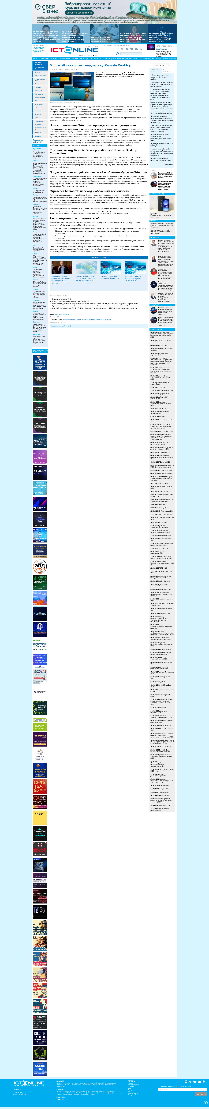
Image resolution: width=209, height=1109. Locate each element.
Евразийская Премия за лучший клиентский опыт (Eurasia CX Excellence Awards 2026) (161, 702)
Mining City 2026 (163, 789)
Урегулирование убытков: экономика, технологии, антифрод (161, 626)
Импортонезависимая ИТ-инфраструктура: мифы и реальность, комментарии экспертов (166, 311)
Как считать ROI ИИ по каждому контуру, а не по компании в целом (102, 39)
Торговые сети (40, 94)
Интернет (38, 72)
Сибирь (130, 1090)
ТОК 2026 (161, 387)
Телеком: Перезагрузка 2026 (162, 672)
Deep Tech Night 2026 (165, 431)
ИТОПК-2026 (162, 568)
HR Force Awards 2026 (165, 511)
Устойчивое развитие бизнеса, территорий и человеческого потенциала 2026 (161, 735)
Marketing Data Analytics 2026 (159, 585)
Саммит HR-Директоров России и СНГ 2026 (161, 716)
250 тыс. (39, 48)
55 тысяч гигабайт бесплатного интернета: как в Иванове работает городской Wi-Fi (39, 305)
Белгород (36, 204)
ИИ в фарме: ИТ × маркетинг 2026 (160, 354)
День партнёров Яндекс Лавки (159, 383)
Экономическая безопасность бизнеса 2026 (160, 531)
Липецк (35, 280)
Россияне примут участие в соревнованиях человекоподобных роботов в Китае (160, 138)
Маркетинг (38, 90)
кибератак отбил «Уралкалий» (38, 51)
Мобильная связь (41, 75)
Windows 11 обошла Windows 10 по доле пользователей (133, 278)
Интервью (54, 58)
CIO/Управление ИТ (40, 128)
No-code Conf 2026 (164, 535)
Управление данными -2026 (161, 599)
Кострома (36, 334)
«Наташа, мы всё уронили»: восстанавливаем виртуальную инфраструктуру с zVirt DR (161, 370)
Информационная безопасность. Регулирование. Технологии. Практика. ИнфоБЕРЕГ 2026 (161, 437)
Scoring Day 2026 (164, 581)
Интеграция (39, 84)
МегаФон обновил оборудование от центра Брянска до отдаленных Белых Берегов (39, 294)
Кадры (37, 107)
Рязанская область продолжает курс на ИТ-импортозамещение (40, 199)
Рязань (35, 195)
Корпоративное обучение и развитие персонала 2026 (161, 457)
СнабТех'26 (162, 708)
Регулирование (40, 111)
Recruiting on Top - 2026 (160, 677)
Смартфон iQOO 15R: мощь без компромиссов (161, 215)
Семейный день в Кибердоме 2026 (160, 412)
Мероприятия (65, 58)
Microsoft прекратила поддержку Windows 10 (110, 277)
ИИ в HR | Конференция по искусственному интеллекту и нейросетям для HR (162, 633)
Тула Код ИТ (162, 508)
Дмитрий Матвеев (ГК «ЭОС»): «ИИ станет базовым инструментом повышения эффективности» (165, 297)
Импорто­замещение (39, 63)
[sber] (104, 12)
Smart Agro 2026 (163, 786)
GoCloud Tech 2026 (165, 725)
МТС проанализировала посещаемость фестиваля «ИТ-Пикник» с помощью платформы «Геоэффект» (161, 119)
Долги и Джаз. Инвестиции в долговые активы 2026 (161, 377)
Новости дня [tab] (154, 70)
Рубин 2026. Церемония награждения (159, 526)
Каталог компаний (169, 58)
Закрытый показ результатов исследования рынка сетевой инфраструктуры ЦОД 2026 (162, 334)
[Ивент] (40, 362)
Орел (35, 254)
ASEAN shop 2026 (164, 491)
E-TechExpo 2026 (164, 795)
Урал (129, 1088)
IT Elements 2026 (164, 462)
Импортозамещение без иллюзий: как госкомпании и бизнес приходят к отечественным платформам (165, 185)
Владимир (36, 232)
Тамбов (35, 311)
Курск (35, 267)
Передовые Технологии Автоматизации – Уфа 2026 (162, 563)
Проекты (75, 58)
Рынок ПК (38, 87)
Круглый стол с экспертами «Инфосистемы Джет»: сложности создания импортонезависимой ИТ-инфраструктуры (161, 37)
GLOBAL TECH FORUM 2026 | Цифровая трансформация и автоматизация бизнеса (162, 741)
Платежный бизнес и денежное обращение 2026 (161, 448)
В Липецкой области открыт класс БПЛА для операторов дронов (40, 284)
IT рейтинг (107, 58)
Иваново (36, 300)
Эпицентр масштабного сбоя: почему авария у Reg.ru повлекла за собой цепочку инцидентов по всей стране (161, 152)
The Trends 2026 (163, 792)
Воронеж (36, 161)
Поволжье (131, 1086)
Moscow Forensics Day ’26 (162, 420)
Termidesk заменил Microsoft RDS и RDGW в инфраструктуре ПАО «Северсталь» (161, 225)
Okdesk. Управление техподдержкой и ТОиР (161, 577)
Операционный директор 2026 (159, 809)
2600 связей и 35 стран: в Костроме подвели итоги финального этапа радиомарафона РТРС (39, 340)
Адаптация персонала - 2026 (162, 690)
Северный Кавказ (133, 1095)
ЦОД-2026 (161, 417)
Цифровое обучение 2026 (161, 609)
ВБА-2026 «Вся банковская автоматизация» (160, 750)
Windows (85, 319)
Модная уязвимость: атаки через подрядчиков (161, 145)
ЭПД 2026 (161, 682)
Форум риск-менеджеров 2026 (158, 552)
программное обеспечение (72, 319)
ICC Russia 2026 (164, 452)
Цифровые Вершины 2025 (61, 299)
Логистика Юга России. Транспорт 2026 (162, 604)
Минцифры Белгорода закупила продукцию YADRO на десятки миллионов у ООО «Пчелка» (40, 210)
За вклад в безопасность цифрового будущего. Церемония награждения (159, 619)
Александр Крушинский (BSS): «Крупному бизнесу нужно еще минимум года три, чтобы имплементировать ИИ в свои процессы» (133, 37)
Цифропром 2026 (164, 805)
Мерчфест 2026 (163, 394)
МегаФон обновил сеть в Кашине (39, 191)
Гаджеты (38, 132)
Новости (36, 58)
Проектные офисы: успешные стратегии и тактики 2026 (161, 756)
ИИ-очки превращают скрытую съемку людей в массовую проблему (161, 77)
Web (36, 117)
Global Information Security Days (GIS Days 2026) (160, 638)
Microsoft (92, 319)
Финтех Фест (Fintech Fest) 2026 (161, 349)
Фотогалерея (145, 58)
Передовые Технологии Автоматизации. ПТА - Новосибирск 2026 (162, 780)
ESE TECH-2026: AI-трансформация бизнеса (161, 668)
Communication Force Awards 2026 (161, 495)
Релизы (129, 58)
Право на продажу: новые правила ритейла (160, 653)
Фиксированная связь (40, 79)
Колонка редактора (164, 46)
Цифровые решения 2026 (161, 663)
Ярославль (37, 176)
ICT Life (67, 1084)
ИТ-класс (153, 170)
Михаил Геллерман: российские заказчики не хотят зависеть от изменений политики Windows (61, 280)
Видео (136, 58)
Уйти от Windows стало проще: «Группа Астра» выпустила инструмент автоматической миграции (86, 279)
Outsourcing (39, 104)
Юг (129, 1091)
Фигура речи (87, 1084)
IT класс (83, 58)
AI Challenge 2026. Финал (160, 695)
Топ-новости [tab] (166, 70)
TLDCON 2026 (163, 548)
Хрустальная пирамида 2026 (158, 711)
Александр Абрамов (67, 70)
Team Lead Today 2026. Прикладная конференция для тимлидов (162, 478)
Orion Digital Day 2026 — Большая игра (161, 721)
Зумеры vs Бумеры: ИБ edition (162, 518)
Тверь (35, 188)
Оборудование (40, 97)
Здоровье (38, 136)
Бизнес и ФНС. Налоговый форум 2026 (159, 658)
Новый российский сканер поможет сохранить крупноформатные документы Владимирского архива (39, 238)
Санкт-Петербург (133, 1084)
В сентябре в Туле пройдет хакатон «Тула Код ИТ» (39, 249)
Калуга (35, 217)
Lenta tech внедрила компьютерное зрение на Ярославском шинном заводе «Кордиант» (40, 181)
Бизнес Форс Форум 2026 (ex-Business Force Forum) (161, 557)
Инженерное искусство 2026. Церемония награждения (162, 466)
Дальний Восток (133, 1093)
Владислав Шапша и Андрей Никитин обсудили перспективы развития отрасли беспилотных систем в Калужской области (39, 224)
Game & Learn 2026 (165, 747)
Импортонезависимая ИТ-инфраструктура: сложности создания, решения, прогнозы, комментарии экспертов (166, 321)
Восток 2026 (162, 522)
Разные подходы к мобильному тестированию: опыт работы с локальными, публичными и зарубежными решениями (95, 304)
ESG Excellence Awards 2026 (162, 729)
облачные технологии (103, 319)
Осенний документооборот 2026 (158, 775)
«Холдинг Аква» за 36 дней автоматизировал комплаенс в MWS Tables (161, 231)
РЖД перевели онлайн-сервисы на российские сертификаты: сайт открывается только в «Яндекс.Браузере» (161, 128)
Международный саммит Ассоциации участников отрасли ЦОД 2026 (161, 800)
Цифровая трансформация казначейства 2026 (160, 403)
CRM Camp (162, 504)
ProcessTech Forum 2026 (160, 539)
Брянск (35, 289)
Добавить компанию (162, 65)
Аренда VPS (60, 1099)
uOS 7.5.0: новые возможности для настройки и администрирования (160, 426)
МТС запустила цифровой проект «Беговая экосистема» (160, 159)
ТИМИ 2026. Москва (165, 514)
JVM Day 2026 (163, 408)
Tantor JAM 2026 (163, 483)
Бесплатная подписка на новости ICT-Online (175, 1086)
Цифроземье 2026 (164, 589)
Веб (68, 1093)
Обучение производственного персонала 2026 (161, 644)
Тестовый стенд (118, 58)
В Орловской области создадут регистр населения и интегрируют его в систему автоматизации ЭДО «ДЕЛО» (40, 260)
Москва (130, 1083)
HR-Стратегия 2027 (165, 470)
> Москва (94, 56)
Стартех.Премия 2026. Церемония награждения (162, 500)
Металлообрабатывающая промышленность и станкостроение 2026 (159, 764)
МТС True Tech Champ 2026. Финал (162, 770)
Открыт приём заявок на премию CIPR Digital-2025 (70, 301)
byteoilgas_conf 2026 (165, 649)
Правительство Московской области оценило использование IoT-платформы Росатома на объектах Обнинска (92, 306)
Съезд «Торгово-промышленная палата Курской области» (161, 594)
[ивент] (40, 1069)
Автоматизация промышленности (41, 68)
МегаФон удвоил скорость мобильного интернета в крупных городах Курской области (38, 273)
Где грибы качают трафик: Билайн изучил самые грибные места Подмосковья (39, 155)
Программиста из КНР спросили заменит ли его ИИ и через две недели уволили (161, 84)
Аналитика (45, 58)
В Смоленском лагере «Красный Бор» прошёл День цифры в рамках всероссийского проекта (39, 327)
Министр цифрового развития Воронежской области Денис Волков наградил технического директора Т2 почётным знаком (40, 168)
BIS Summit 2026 (164, 613)
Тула (34, 246)
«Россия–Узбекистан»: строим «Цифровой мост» (162, 544)
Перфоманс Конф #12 (166, 473)
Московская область (37, 149)
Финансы (38, 114)
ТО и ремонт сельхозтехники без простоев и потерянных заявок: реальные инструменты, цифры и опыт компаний (161, 361)
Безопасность (39, 121)
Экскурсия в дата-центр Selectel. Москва (160, 341)
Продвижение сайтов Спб (61, 326)
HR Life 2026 (162, 345)
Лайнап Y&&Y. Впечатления (159, 398)
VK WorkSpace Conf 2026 (161, 572)
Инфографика (156, 58)
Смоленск (36, 322)
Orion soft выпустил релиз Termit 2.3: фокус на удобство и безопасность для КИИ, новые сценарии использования (94, 308)
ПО (36, 101)
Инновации (38, 124)
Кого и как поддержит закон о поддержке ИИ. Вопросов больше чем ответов (164, 54)
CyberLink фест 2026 (165, 390)
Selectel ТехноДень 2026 (160, 685)
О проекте (17, 1089)
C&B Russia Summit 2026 (161, 487)
